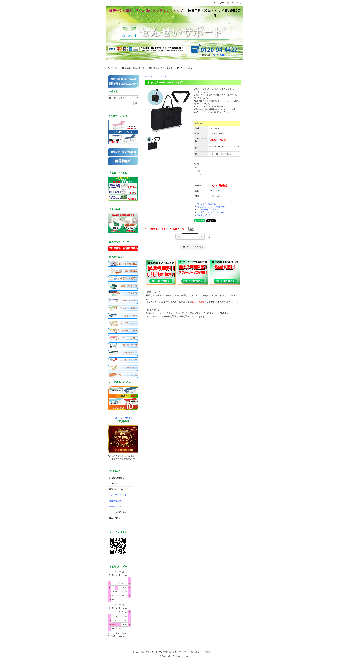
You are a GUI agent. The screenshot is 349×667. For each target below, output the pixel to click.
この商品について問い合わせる (210, 212)
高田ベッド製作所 (124, 418)
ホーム (114, 68)
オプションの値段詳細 (206, 204)
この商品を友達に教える (207, 209)
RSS (111, 518)
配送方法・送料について (119, 489)
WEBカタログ (115, 506)
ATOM (117, 518)
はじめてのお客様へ (118, 478)
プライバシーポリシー (193, 652)
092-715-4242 (220, 55)
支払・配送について (148, 652)
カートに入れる (195, 246)
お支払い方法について (118, 483)
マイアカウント (223, 3)
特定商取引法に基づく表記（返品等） (213, 206)
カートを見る (186, 68)
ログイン (238, 3)
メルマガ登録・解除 (118, 512)
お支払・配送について (134, 68)
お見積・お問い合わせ (162, 68)
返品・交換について (118, 495)
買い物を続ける (204, 215)
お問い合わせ (210, 652)
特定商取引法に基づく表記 (170, 652)
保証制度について (117, 501)
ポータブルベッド (159, 76)
